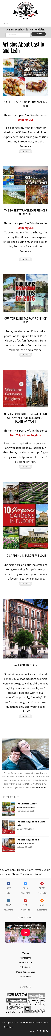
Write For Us (25, 967)
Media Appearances (25, 972)
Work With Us (25, 962)
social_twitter (33, 1031)
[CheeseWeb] (26, 10)
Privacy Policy (41, 1022)
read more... (42, 787)
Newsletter (25, 976)
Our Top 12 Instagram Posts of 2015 (25, 320)
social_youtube (30, 1031)
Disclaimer (8, 1027)
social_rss (47, 1031)
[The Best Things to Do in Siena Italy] (8, 827)
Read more (25, 151)
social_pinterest (40, 1031)
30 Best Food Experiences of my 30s (25, 104)
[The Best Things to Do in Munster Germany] (8, 845)
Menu (6, 23)
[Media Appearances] (25, 1003)
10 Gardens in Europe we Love (25, 555)
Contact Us (25, 958)
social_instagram (43, 1031)
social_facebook (37, 1031)
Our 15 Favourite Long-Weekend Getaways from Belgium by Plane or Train (25, 417)
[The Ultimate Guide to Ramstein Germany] (8, 809)
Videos (25, 953)
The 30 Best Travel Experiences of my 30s (25, 212)
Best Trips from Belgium (25, 435)
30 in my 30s (25, 119)
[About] (25, 754)
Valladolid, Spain (25, 665)
